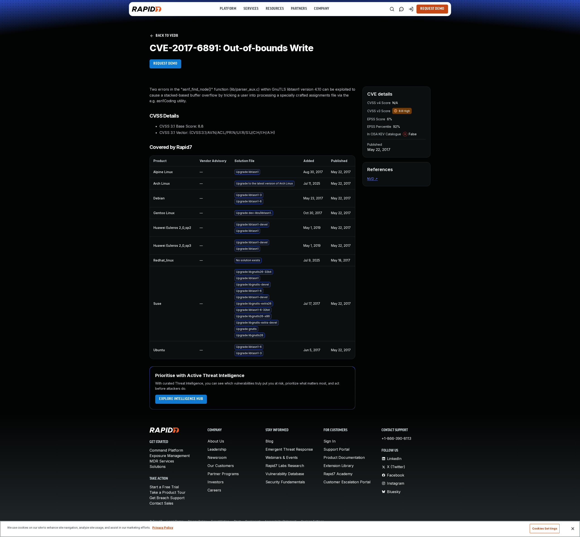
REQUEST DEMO (165, 63)
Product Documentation (344, 457)
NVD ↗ (372, 179)
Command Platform (166, 450)
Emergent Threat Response (289, 449)
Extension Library (339, 465)
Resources (275, 9)
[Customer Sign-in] (411, 9)
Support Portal (336, 449)
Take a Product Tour (168, 492)
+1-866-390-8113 (396, 438)
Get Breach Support (167, 498)
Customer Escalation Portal (347, 482)
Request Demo (432, 9)
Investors (216, 482)
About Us (216, 441)
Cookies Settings (544, 528)
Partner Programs (223, 474)
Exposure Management (170, 455)
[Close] (573, 529)
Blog (269, 441)
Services (251, 9)
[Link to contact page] (401, 9)
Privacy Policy (162, 527)
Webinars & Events (282, 457)
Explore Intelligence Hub (181, 399)
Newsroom (217, 457)
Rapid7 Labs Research (285, 465)
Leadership (217, 449)
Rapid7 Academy (338, 474)
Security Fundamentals (285, 482)
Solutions (158, 466)
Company (321, 9)
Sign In (330, 441)
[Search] (392, 9)
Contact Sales (161, 503)
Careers (214, 490)
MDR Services (162, 461)
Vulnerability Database (285, 474)
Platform (228, 9)
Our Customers (221, 465)
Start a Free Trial (164, 487)
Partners (299, 9)
